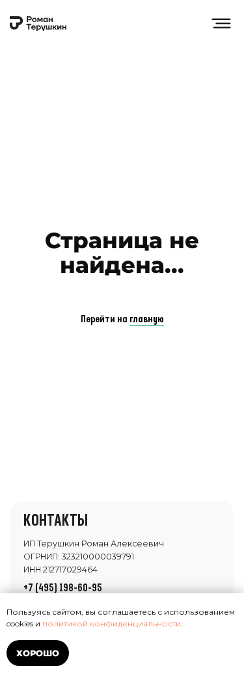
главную (146, 319)
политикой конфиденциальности (111, 623)
